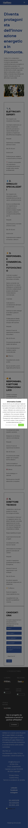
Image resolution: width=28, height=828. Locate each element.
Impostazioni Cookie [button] (10, 425)
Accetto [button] (21, 425)
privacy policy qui (19, 416)
